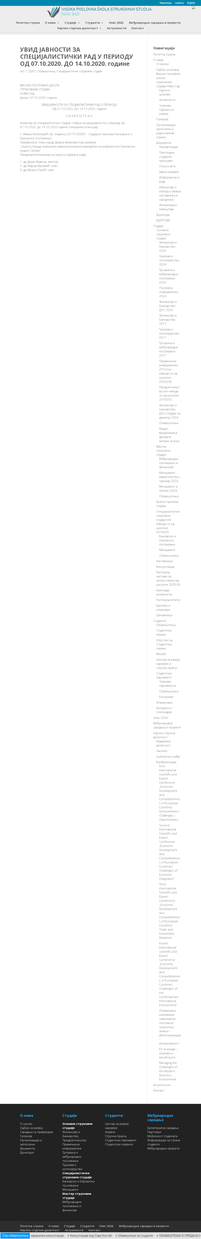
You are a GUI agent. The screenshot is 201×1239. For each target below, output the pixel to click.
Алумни (110, 1132)
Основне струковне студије (163, 234)
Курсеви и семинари (163, 607)
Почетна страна (28, 22)
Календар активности (164, 592)
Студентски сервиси (119, 1144)
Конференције (166, 762)
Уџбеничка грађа (168, 756)
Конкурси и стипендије (164, 710)
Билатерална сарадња (162, 1128)
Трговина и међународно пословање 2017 (168, 349)
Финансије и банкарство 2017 (168, 319)
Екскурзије (166, 697)
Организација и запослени (31, 1142)
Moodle (161, 654)
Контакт (138, 28)
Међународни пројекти (163, 1148)
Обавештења (46, 71)
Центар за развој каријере (117, 1126)
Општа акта (167, 166)
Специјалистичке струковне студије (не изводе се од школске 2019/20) (168, 521)
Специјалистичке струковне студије (79, 71)
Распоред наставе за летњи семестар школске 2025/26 (168, 578)
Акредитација (168, 147)
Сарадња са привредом (36, 1132)
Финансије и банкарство (71, 1134)
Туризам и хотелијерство (72, 1167)
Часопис (162, 751)
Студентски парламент (164, 675)
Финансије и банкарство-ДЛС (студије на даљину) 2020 (169, 411)
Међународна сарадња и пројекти (155, 22)
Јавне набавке (169, 172)
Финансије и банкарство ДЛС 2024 (168, 306)
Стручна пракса (115, 1136)
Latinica (179, 3)
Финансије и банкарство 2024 (168, 246)
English (191, 3)
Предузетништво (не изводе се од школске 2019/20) (169, 393)
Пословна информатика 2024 (168, 292)
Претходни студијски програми (166, 156)
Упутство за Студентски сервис (164, 644)
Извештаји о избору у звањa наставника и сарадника (170, 193)
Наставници (164, 561)
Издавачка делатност (163, 743)
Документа (163, 143)
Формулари (164, 702)
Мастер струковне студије (163, 450)
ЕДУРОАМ (163, 220)
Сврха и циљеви (164, 92)
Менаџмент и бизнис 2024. (168, 488)
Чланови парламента (167, 683)
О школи (26, 1124)
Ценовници (164, 615)
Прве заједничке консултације (33, 1235)
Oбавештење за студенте (125, 1235)
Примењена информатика (71, 1146)
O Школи (162, 64)
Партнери (154, 1132)
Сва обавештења (15, 1235)
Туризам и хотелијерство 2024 (169, 260)
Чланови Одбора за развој (166, 109)
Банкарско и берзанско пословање (167, 540)
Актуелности (116, 28)
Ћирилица (165, 3)
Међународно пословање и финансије (168, 463)
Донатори (163, 215)
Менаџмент (167, 550)
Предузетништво (74, 1140)
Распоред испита (168, 600)
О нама (50, 22)
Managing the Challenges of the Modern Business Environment (168, 1071)
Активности (167, 100)
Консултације (165, 567)
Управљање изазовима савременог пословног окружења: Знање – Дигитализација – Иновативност (170, 1026)
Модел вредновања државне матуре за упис (169, 435)
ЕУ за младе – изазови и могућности (168, 1053)
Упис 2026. (116, 22)
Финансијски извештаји (168, 207)
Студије (70, 22)
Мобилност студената (162, 1136)
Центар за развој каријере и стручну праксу (168, 663)
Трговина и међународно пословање (71, 1156)
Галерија (162, 119)
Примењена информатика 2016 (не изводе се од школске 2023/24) (168, 371)
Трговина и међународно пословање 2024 (168, 276)
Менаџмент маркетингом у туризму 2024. (169, 477)
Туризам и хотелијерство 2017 (169, 333)
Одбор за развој (31, 1128)
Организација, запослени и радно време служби (166, 131)
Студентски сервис (164, 632)
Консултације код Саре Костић (80, 1235)
